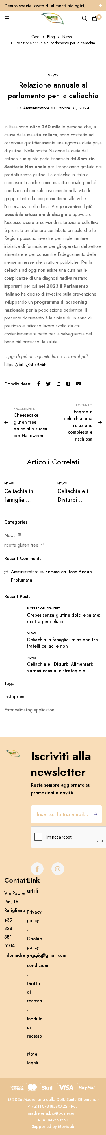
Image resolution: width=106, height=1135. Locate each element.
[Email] (78, 384)
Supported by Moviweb (53, 1126)
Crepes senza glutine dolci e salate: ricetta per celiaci (63, 618)
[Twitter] (48, 384)
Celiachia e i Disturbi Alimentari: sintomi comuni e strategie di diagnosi (60, 670)
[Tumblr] (68, 384)
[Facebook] (38, 384)
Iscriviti (95, 814)
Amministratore (33, 108)
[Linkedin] (58, 384)
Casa (35, 37)
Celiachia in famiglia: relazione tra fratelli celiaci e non (62, 643)
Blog (51, 37)
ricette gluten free (21, 545)
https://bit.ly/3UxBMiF (25, 364)
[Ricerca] (84, 18)
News (67, 37)
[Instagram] (57, 868)
